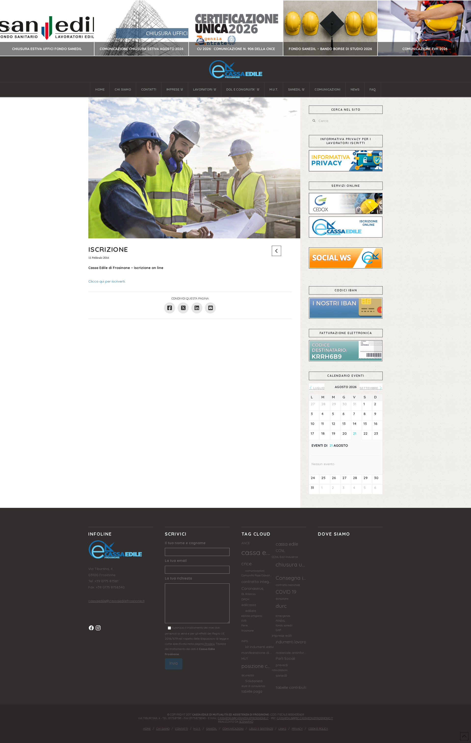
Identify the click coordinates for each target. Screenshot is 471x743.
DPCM (245, 599)
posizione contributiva (256, 666)
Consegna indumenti (291, 577)
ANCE (245, 543)
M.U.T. (196, 728)
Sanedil (211, 728)
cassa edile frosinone (256, 552)
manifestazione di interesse (256, 653)
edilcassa (248, 605)
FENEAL (280, 620)
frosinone (247, 630)
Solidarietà (253, 681)
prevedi (282, 665)
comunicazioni (254, 570)
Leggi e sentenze (261, 728)
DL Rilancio (248, 594)
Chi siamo (163, 728)
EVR (244, 620)
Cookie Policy (318, 728)
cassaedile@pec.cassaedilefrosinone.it (305, 718)
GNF (278, 630)
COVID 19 (286, 592)
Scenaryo (246, 721)
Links (282, 728)
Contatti (181, 728)
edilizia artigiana (251, 616)
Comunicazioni (233, 728)
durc (281, 606)
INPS (244, 641)
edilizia (250, 611)
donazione (282, 598)
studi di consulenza (253, 686)
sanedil (281, 675)
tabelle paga (251, 691)
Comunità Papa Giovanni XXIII (256, 575)
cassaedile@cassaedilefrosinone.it (116, 601)
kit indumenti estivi (259, 647)
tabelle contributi (291, 687)
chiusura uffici (291, 564)
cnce (246, 564)
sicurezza (247, 675)
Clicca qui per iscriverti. (107, 281)
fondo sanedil (284, 625)
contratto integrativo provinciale (256, 581)
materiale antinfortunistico (291, 653)
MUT (244, 659)
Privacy (209, 644)
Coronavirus (252, 588)
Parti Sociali (285, 658)
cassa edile (287, 544)
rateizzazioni (280, 670)
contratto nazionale (288, 585)
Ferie (244, 625)
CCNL (280, 551)
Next (460, 28)
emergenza (283, 616)
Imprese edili (282, 635)
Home (147, 728)
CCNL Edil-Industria (285, 557)
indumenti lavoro (291, 641)
